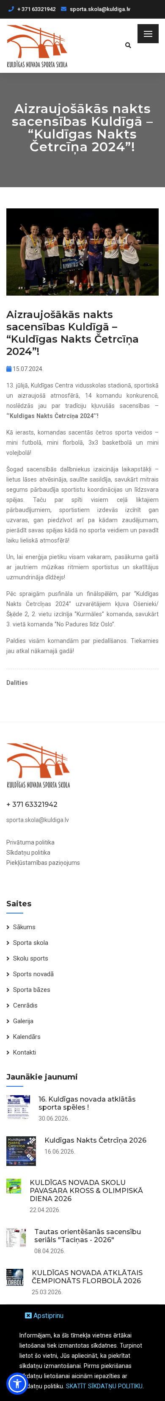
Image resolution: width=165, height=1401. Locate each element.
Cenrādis (25, 1005)
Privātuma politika (30, 842)
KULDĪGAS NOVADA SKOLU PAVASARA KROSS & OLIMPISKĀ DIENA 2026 (86, 1191)
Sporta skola (30, 943)
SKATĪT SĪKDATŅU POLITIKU (104, 1386)
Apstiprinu (47, 1316)
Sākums (24, 927)
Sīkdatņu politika (28, 852)
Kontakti (24, 1052)
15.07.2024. (27, 368)
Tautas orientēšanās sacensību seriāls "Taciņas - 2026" (87, 1236)
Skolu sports (30, 958)
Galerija (23, 1021)
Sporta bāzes (31, 990)
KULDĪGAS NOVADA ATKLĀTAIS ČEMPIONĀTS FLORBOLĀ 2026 (87, 1277)
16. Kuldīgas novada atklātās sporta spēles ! (87, 1103)
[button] (17, 1384)
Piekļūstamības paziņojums (43, 862)
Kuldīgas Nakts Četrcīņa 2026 (95, 1140)
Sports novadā (33, 974)
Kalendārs (27, 1037)
